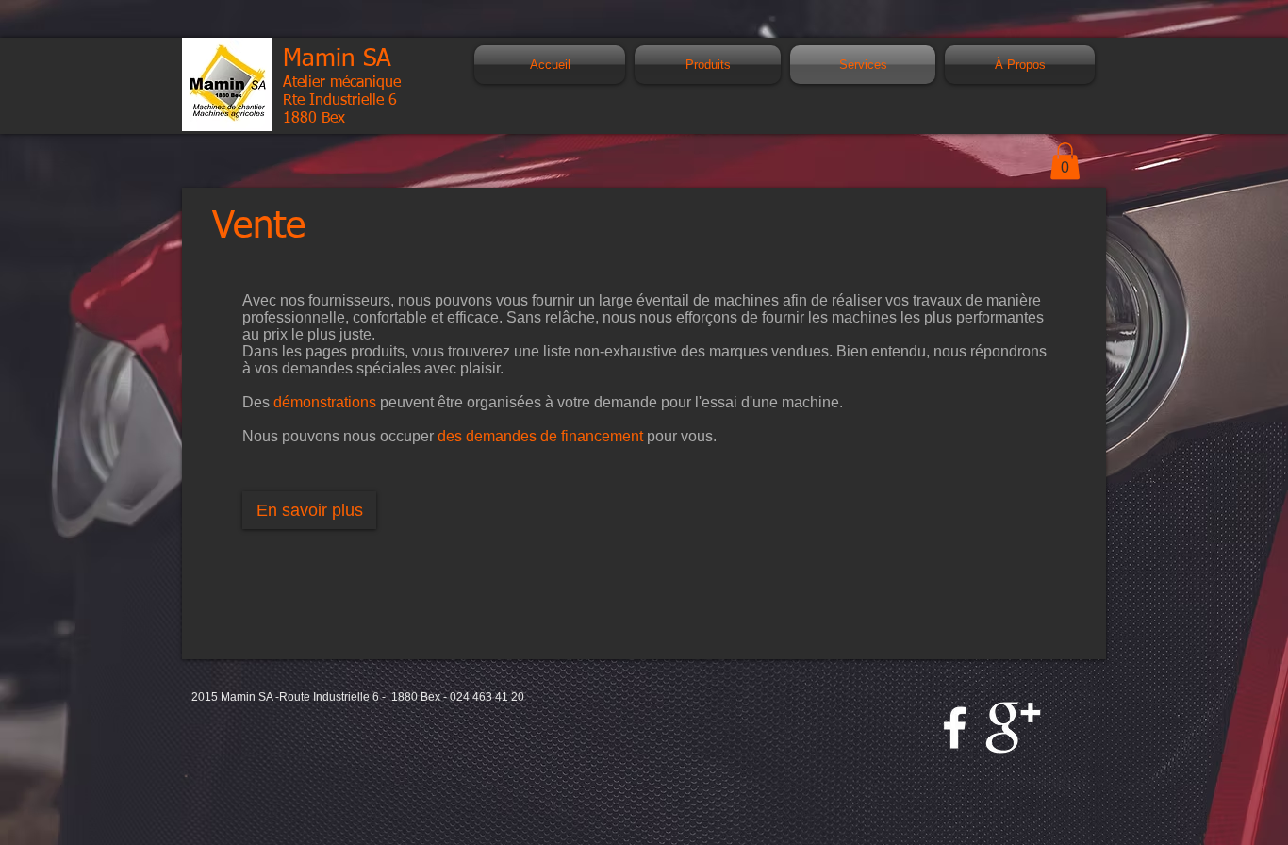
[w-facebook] (955, 727)
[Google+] (1013, 727)
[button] (1065, 160)
